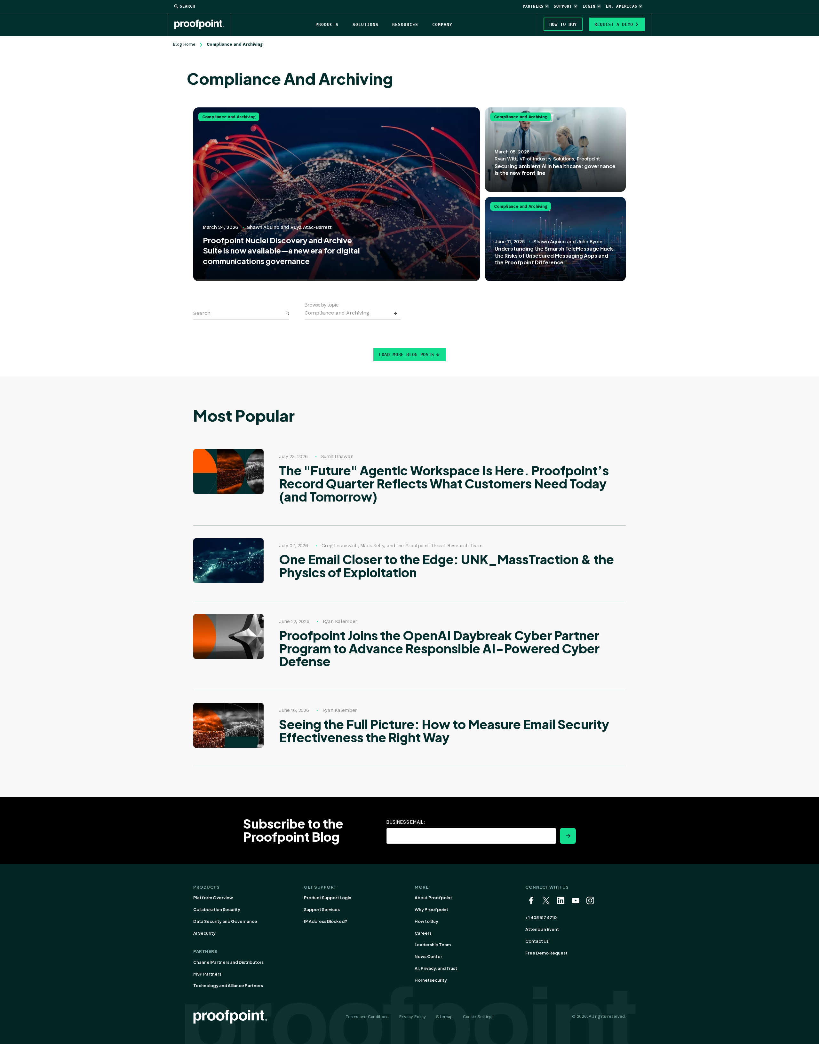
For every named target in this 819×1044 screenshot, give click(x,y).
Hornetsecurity (431, 980)
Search (187, 6)
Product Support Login (327, 897)
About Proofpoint (433, 897)
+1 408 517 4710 (541, 917)
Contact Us (537, 941)
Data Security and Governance (225, 921)
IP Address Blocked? (325, 921)
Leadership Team (433, 944)
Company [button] (442, 24)
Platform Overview (213, 897)
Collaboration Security (216, 909)
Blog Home (184, 44)
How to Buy (426, 921)
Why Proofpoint (431, 909)
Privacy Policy (412, 1016)
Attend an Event (542, 929)
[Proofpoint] (202, 24)
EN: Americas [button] (621, 6)
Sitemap (444, 1016)
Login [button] (589, 6)
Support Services (322, 909)
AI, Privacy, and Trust (436, 968)
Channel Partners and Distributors (228, 962)
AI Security (204, 933)
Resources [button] (405, 24)
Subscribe (568, 836)
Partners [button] (533, 6)
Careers (423, 933)
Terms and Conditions (367, 1016)
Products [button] (326, 24)
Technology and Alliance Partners (228, 985)
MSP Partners (207, 974)
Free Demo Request (546, 952)
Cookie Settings (478, 1016)
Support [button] (563, 6)
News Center (428, 956)
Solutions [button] (365, 24)
